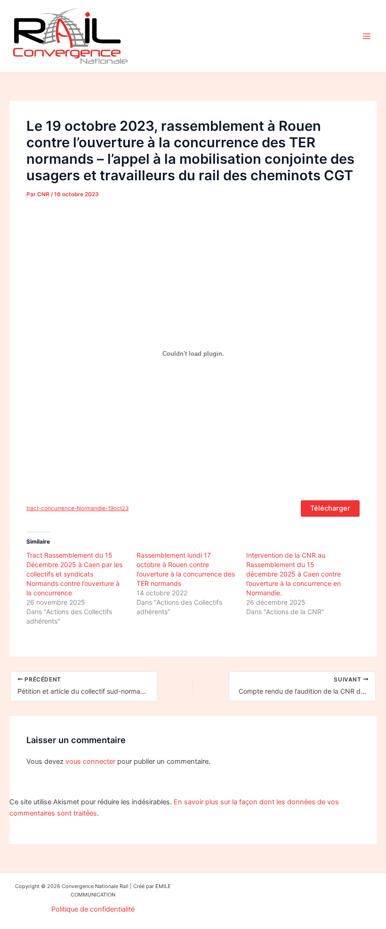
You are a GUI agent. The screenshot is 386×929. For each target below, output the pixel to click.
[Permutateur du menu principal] (367, 36)
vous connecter (90, 761)
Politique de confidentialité (93, 909)
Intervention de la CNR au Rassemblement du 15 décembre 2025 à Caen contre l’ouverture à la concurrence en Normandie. (293, 574)
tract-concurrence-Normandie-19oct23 (77, 508)
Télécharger (330, 508)
